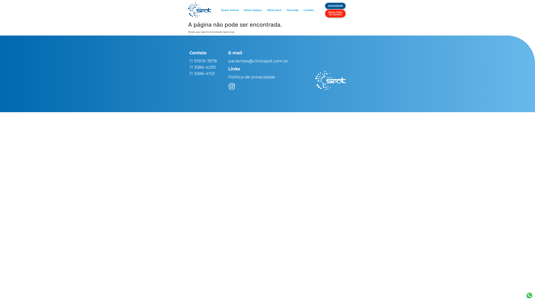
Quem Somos (230, 10)
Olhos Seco (274, 10)
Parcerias (293, 10)
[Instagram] (231, 86)
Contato (308, 10)
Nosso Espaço (253, 10)
